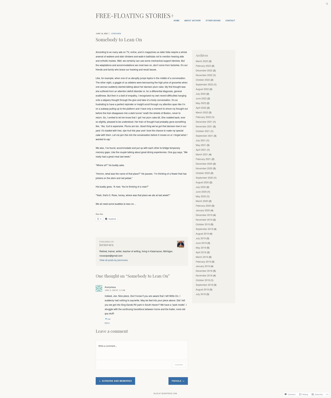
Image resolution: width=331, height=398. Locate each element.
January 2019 (203, 266)
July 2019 (201, 238)
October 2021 (203, 131)
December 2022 (204, 70)
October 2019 (203, 224)
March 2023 (202, 61)
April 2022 (201, 107)
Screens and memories (117, 380)
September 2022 (204, 84)
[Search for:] (327, 4)
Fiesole (177, 380)
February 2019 (203, 261)
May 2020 (201, 196)
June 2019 (201, 243)
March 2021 (202, 154)
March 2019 (202, 257)
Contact (230, 20)
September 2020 (204, 177)
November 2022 (204, 75)
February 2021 (203, 159)
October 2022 (203, 79)
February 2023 (203, 65)
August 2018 (202, 289)
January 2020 (203, 210)
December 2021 (204, 121)
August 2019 (202, 233)
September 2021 (204, 135)
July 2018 (201, 294)
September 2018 (204, 284)
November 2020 (204, 168)
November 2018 (204, 275)
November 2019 (204, 219)
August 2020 (202, 182)
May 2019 (201, 247)
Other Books (213, 20)
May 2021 (201, 145)
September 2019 (204, 229)
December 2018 (204, 270)
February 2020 (203, 205)
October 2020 (203, 173)
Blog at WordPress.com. (165, 393)
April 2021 (201, 149)
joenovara (116, 33)
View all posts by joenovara (113, 260)
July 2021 (201, 140)
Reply (107, 323)
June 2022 (201, 98)
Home (176, 20)
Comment (179, 365)
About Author (192, 20)
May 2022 (201, 103)
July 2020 (201, 187)
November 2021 (204, 126)
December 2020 (204, 163)
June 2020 (201, 191)
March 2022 (202, 112)
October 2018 (203, 280)
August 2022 (202, 89)
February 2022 (203, 117)
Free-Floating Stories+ (135, 15)
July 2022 (201, 93)
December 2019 (204, 215)
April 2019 (201, 252)
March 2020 (202, 201)
